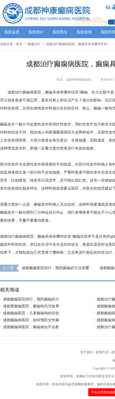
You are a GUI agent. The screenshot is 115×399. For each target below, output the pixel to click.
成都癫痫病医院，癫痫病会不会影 (31, 327)
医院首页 (12, 32)
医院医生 (60, 32)
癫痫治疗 (34, 44)
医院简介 (36, 32)
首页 (19, 44)
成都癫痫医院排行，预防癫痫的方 (31, 299)
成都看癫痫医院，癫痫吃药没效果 (31, 306)
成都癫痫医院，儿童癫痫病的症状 (31, 313)
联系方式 (102, 352)
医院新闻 (84, 32)
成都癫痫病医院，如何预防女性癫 (31, 320)
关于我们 (86, 352)
